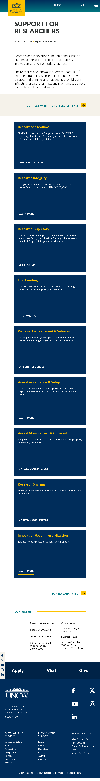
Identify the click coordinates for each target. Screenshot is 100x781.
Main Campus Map (80, 739)
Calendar (42, 745)
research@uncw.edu (40, 636)
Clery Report (11, 759)
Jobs (7, 745)
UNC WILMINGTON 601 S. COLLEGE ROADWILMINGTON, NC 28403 (17, 709)
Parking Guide (78, 742)
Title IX (8, 762)
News (41, 742)
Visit (51, 670)
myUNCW (27, 41)
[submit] (82, 5)
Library (41, 752)
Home (17, 41)
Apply (18, 670)
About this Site (26, 772)
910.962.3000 (11, 717)
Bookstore (43, 748)
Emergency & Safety (14, 742)
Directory (43, 759)
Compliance (10, 752)
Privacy (8, 755)
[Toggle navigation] (96, 7)
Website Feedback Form (69, 772)
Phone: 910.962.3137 (41, 629)
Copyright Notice (45, 772)
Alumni (41, 755)
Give (83, 670)
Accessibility (11, 748)
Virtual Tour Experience (83, 753)
